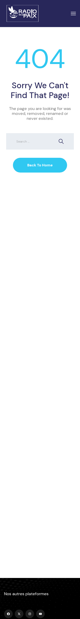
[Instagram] (29, 614)
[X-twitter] (19, 614)
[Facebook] (8, 614)
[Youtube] (40, 614)
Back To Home (40, 165)
